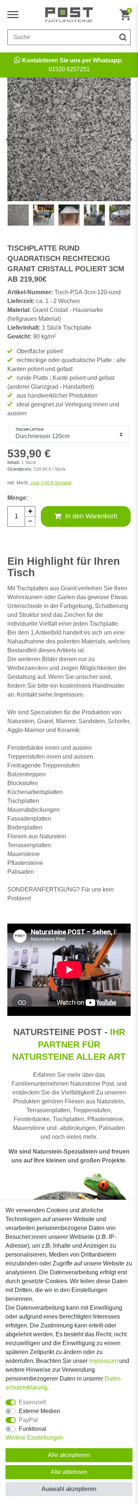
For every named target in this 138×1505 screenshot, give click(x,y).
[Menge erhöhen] (30, 511)
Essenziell (32, 1402)
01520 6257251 (72, 64)
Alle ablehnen (69, 1472)
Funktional (32, 1429)
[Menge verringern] (30, 521)
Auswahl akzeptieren (69, 1489)
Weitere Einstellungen (34, 1437)
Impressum (103, 1361)
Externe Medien (39, 1411)
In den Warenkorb (91, 516)
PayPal (28, 1420)
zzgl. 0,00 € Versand (51, 482)
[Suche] (123, 37)
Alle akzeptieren (69, 1455)
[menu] (14, 14)
